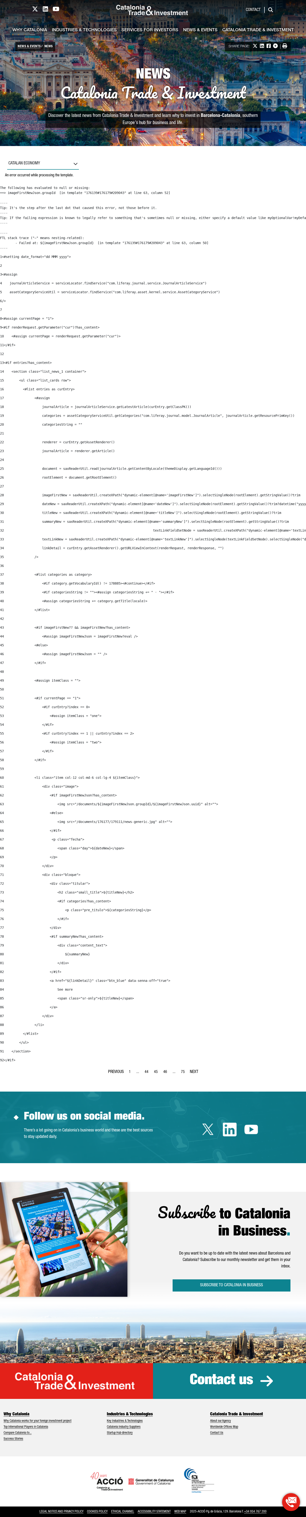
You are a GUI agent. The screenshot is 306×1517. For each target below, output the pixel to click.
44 (148, 1073)
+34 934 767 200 (255, 1511)
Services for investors (149, 30)
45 (157, 1073)
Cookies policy (97, 1511)
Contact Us (216, 1433)
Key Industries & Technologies (125, 1421)
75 (184, 1073)
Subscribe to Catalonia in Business (231, 1285)
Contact (253, 10)
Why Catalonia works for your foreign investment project (37, 1421)
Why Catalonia (29, 30)
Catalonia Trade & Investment (258, 30)
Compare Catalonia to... (18, 1433)
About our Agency (220, 1421)
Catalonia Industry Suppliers (124, 1427)
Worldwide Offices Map (224, 1427)
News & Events (200, 30)
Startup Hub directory (120, 1433)
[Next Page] (194, 1071)
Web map (180, 1511)
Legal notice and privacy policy (61, 1511)
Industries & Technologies (84, 30)
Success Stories (13, 1439)
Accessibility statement (154, 1511)
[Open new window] (291, 1502)
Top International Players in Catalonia (26, 1427)
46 (166, 1073)
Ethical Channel (122, 1511)
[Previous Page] (116, 1071)
